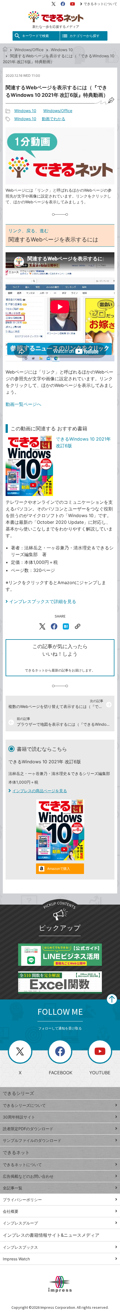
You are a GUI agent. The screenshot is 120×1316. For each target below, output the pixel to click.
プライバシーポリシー (22, 1199)
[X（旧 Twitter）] (54, 4)
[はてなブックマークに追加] (65, 626)
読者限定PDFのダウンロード (28, 1128)
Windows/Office (29, 49)
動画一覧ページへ (23, 404)
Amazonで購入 (58, 868)
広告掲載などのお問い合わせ (28, 1176)
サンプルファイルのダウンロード (32, 1140)
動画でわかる (53, 118)
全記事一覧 (12, 1188)
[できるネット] (5, 50)
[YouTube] (72, 4)
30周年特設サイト (19, 1117)
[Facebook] (63, 4)
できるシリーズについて (24, 1105)
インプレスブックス (20, 1247)
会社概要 (10, 1211)
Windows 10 (62, 49)
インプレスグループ (20, 1223)
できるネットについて (100, 4)
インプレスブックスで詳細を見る (42, 601)
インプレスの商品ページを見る (39, 790)
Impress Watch (16, 1258)
